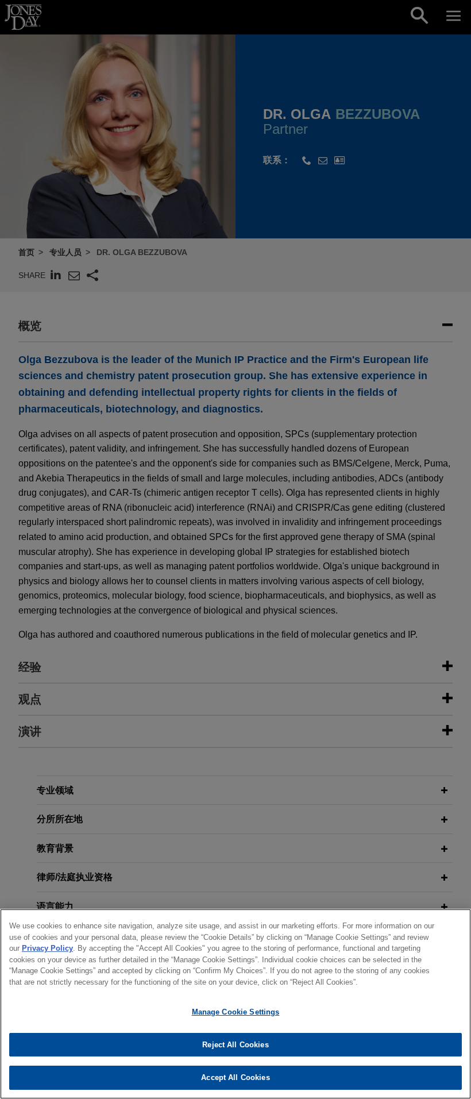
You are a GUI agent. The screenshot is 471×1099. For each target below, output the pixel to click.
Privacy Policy (47, 948)
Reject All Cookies (235, 1044)
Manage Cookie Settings (236, 1012)
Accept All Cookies (235, 1077)
